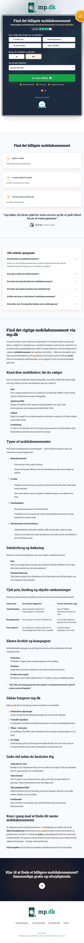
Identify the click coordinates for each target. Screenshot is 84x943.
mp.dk (36, 355)
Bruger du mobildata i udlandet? (22, 52)
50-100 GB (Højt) (19, 45)
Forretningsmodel (38, 923)
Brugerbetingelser (22, 923)
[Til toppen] (42, 886)
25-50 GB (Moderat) (54, 39)
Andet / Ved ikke (53, 45)
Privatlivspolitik (54, 923)
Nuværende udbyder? (18, 63)
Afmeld (65, 923)
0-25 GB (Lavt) (19, 39)
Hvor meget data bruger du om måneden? (26, 35)
